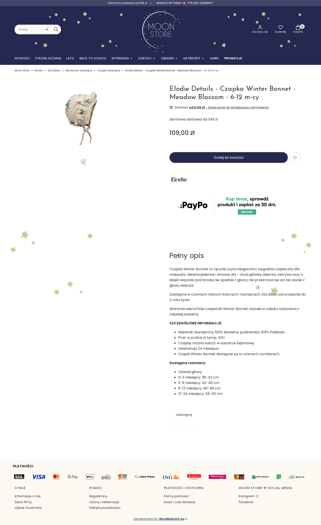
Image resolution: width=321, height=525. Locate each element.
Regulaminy (98, 496)
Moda (39, 70)
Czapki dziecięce (108, 70)
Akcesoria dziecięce (79, 70)
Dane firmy (23, 502)
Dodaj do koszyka (228, 157)
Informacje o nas (28, 496)
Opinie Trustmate (28, 508)
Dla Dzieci (54, 70)
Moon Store (22, 70)
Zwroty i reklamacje (104, 502)
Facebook (246, 502)
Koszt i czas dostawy (179, 502)
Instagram (247, 496)
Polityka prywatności (104, 508)
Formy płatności (176, 496)
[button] (56, 29)
